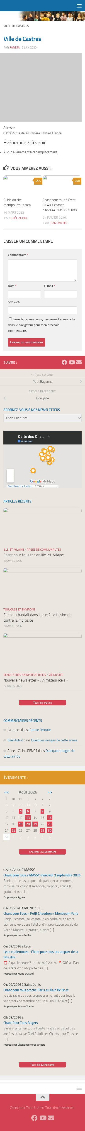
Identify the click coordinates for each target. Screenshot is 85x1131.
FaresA (15, 47)
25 (13, 830)
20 (28, 824)
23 (49, 824)
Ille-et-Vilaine (13, 549)
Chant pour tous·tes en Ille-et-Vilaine (33, 555)
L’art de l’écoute (40, 730)
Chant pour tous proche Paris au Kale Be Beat (35, 990)
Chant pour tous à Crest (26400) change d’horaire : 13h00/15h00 (60, 205)
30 (49, 830)
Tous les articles (42, 702)
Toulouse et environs (19, 609)
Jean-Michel (59, 223)
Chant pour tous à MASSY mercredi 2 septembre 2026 (41, 875)
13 (28, 818)
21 (35, 824)
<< (6, 792)
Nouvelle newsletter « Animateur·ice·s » (35, 680)
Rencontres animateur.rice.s (24, 675)
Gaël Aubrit (19, 218)
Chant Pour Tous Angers (20, 1023)
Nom (12, 286)
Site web (14, 302)
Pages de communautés (44, 549)
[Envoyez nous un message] (79, 362)
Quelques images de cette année (54, 740)
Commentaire (18, 255)
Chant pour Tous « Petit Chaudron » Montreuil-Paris (40, 913)
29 (42, 830)
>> (49, 792)
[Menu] (79, 5)
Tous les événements (42, 1064)
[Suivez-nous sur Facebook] (64, 362)
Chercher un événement (42, 851)
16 (49, 818)
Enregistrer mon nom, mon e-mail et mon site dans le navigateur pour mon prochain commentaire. (41, 325)
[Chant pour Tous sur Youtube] (71, 362)
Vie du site (56, 675)
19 (20, 824)
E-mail (49, 286)
